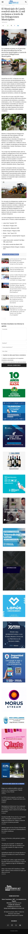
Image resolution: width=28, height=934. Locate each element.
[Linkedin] (18, 25)
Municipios (8, 5)
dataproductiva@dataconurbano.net (14, 908)
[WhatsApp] (7, 25)
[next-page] (5, 319)
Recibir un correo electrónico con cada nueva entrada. (14, 362)
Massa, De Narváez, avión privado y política (13, 838)
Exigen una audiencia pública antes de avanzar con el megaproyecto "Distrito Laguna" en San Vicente (11, 790)
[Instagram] (12, 925)
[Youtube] (20, 925)
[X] (11, 25)
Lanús (13, 5)
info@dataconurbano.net (14, 906)
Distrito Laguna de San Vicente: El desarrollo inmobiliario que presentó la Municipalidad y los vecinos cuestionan (13, 829)
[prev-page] (2, 319)
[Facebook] (14, 25)
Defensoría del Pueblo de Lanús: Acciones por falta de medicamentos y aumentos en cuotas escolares (18, 299)
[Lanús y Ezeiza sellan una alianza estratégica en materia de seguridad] (5, 269)
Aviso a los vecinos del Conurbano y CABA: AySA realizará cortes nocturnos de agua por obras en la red (13, 870)
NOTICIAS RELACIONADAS (11, 254)
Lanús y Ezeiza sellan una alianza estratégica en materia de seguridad (18, 269)
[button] (2, 2)
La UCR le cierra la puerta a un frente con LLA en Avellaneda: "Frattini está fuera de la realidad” (13, 799)
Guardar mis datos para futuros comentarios (14, 355)
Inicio (2, 5)
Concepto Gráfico (14, 930)
